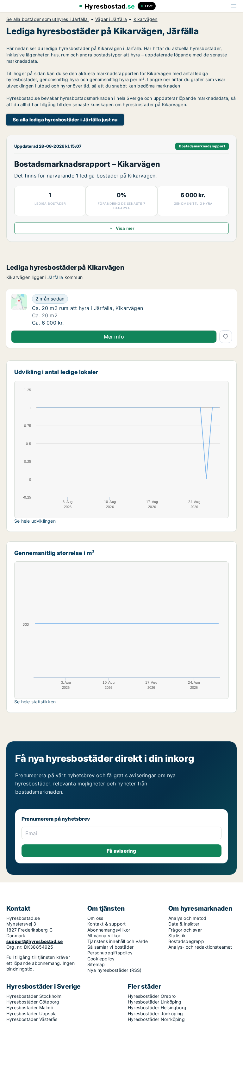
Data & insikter (183, 923)
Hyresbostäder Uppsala (31, 1013)
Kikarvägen (146, 19)
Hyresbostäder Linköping (155, 1001)
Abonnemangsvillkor (108, 930)
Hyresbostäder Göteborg (32, 1001)
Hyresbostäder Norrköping (156, 1019)
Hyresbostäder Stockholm (34, 996)
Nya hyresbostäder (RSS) (114, 970)
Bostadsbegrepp (186, 941)
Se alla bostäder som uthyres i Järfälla (47, 19)
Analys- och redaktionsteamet (200, 947)
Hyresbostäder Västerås (31, 1019)
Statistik (177, 935)
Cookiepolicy (101, 958)
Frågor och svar (185, 930)
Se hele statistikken (35, 701)
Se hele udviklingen (35, 521)
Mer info (114, 336)
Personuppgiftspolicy (110, 952)
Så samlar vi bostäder (110, 947)
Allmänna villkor (103, 935)
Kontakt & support (106, 923)
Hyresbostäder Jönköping (155, 1013)
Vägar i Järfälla (111, 19)
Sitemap (96, 964)
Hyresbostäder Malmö (29, 1007)
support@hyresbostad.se (34, 941)
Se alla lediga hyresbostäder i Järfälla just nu (65, 120)
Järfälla (55, 277)
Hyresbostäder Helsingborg (157, 1007)
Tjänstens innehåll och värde (117, 941)
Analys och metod (187, 918)
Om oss (95, 918)
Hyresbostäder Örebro (152, 996)
